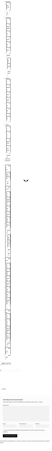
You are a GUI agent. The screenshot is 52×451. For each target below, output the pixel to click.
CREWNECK (8, 88)
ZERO (8, 44)
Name (4, 423)
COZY (8, 34)
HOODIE (8, 94)
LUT (8, 122)
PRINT (8, 111)
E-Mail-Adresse (23, 423)
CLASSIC (8, 39)
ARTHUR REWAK (8, 142)
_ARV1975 (3, 389)
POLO (8, 105)
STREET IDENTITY (8, 27)
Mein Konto (7, 351)
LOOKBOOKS (8, 55)
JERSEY (8, 100)
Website (37, 423)
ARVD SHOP (7, 1)
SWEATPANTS (8, 117)
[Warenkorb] (48, 181)
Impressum (7, 160)
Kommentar (6, 405)
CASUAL (8, 50)
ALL (8, 21)
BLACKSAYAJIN (8, 155)
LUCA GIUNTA (8, 149)
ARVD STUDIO (8, 6)
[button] (6, 164)
